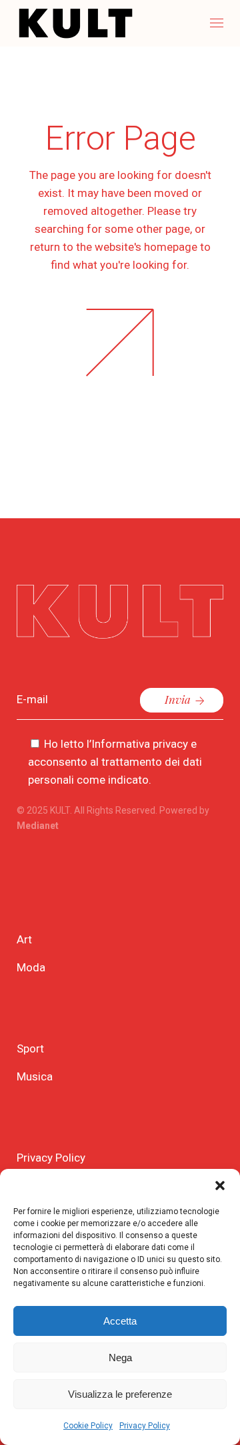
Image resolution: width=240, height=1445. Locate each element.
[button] (220, 1185)
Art (24, 939)
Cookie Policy (88, 1425)
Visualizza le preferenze (120, 1394)
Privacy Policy (144, 1425)
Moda (31, 967)
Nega (120, 1357)
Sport (30, 1048)
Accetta (120, 1321)
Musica (35, 1076)
